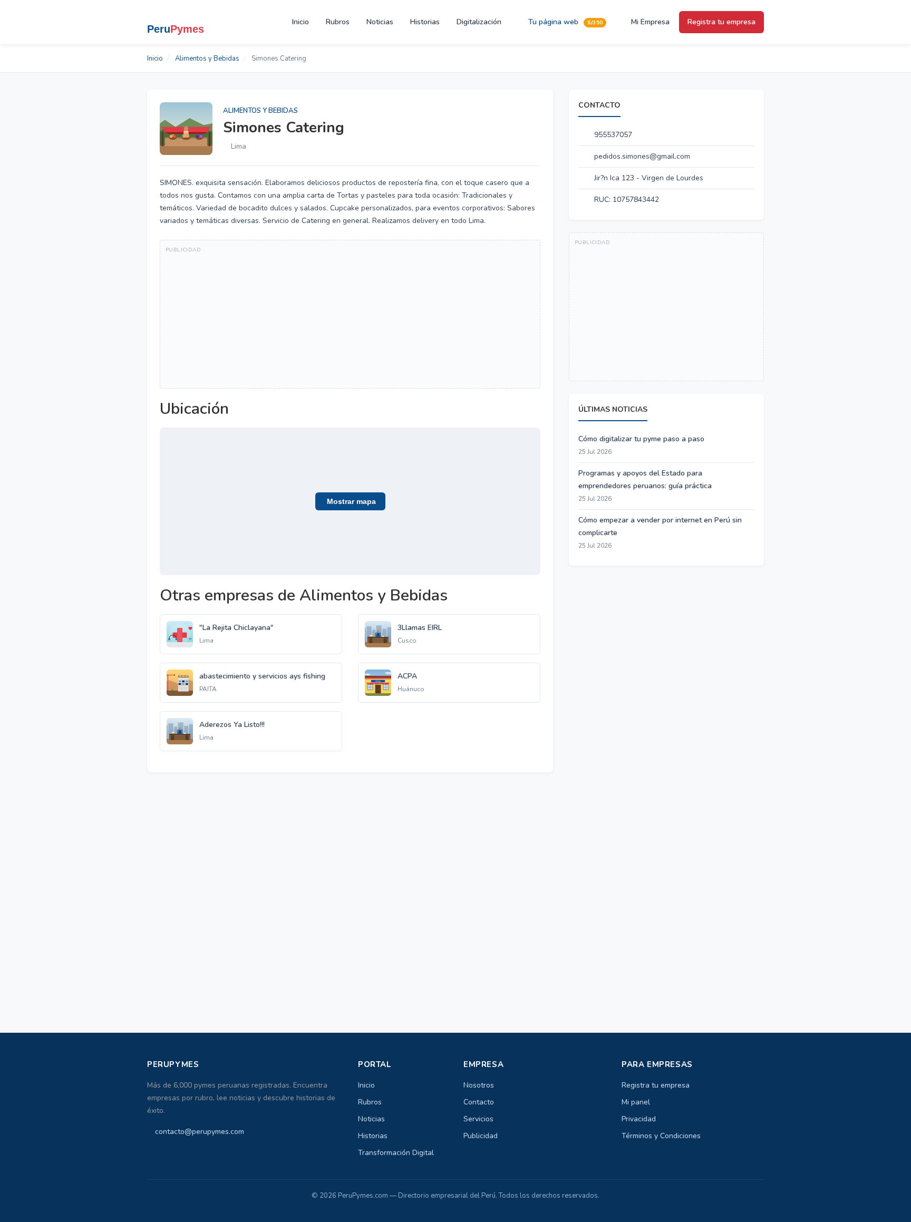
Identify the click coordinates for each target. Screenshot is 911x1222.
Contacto (478, 1102)
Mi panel (636, 1102)
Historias (425, 22)
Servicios (478, 1119)
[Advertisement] (350, 314)
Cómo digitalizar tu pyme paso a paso (641, 439)
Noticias (379, 22)
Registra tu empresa (721, 22)
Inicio (300, 22)
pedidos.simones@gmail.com (642, 156)
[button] (350, 501)
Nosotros (478, 1085)
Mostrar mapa (350, 501)
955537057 (613, 135)
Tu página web (564, 22)
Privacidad (639, 1119)
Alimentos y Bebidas (207, 58)
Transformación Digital (396, 1153)
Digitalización (479, 22)
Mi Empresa (649, 22)
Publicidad (480, 1136)
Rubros (338, 22)
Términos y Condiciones (661, 1136)
